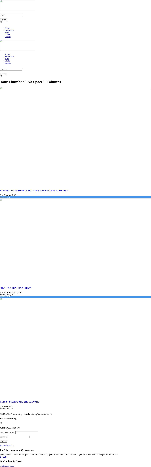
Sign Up (3, 457)
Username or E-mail (7, 432)
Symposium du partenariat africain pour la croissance (34, 191)
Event (7, 32)
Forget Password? (6, 445)
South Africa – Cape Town (15, 288)
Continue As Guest (7, 466)
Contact (7, 37)
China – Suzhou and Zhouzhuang (19, 402)
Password (3, 437)
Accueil (7, 28)
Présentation (9, 30)
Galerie (7, 35)
